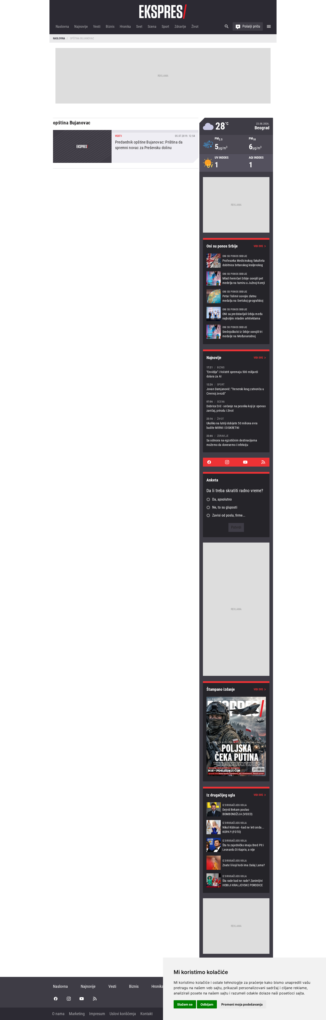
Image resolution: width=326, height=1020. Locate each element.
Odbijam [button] (206, 1004)
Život (194, 26)
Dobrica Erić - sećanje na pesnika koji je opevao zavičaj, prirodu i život (236, 406)
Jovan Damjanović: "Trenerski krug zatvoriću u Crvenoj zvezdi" (236, 389)
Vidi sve (258, 246)
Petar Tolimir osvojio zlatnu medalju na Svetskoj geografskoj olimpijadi (236, 296)
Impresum (97, 1013)
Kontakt (146, 1013)
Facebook (209, 462)
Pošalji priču (251, 26)
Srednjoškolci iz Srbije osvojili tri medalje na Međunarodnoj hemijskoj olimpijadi (236, 332)
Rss (263, 462)
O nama (58, 1013)
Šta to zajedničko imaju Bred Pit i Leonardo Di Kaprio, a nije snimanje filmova (236, 845)
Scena (152, 26)
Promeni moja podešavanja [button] (242, 1004)
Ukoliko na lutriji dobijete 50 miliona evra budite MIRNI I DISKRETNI (236, 423)
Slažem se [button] (184, 1004)
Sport (165, 26)
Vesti (96, 26)
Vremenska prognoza (236, 126)
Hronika (125, 26)
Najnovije (81, 26)
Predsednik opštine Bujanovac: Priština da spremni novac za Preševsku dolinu (125, 146)
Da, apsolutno (222, 499)
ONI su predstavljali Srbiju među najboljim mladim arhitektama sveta (236, 314)
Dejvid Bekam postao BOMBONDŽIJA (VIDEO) (236, 809)
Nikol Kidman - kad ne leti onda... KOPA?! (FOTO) (236, 827)
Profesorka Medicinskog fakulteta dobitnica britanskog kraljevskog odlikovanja (236, 261)
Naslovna (62, 26)
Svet (139, 26)
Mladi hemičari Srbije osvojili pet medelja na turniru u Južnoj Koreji (236, 278)
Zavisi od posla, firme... (228, 515)
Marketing (77, 1013)
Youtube (245, 462)
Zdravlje (180, 26)
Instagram (227, 462)
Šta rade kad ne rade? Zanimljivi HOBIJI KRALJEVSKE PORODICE (236, 880)
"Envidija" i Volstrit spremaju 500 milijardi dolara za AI (236, 372)
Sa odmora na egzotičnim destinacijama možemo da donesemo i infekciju (236, 440)
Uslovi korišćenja (123, 1013)
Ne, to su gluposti (224, 507)
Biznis (110, 26)
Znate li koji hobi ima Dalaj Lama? (236, 863)
